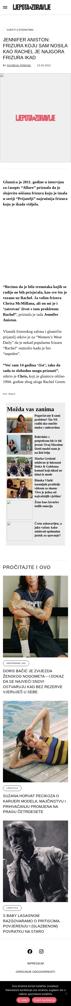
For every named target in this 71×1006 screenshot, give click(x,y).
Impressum (35, 963)
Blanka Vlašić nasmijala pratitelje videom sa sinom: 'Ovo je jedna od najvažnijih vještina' (48, 488)
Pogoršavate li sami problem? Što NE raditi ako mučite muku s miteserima (47, 421)
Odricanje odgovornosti (35, 971)
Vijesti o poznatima (20, 30)
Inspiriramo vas (16, 663)
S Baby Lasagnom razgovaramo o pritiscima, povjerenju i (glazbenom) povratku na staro (32, 924)
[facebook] (29, 951)
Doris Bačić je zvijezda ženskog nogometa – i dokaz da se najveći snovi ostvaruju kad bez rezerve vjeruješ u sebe (33, 681)
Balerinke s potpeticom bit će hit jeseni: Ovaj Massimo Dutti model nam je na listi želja (49, 444)
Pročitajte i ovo (27, 567)
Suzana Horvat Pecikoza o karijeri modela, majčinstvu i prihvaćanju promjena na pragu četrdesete (34, 804)
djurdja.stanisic (19, 65)
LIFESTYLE (12, 788)
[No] (66, 994)
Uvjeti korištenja (44, 1000)
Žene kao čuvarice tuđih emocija (47, 504)
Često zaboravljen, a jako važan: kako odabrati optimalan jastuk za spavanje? (48, 529)
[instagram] (41, 951)
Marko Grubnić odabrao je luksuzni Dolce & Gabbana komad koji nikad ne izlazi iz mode (48, 466)
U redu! (23, 1000)
